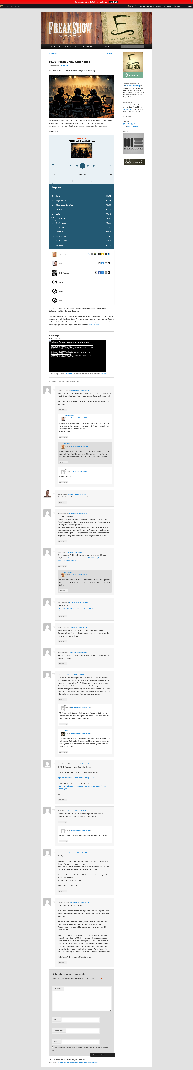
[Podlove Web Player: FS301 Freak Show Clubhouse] (81, 192)
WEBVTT (97, 324)
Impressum (106, 46)
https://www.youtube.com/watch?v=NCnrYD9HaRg (76, 608)
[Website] (91, 254)
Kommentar (57, 988)
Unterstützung (127, 109)
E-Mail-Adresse (59, 1030)
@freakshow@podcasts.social (132, 124)
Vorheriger (53, 53)
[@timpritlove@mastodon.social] (88, 254)
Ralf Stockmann (69, 416)
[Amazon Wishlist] (99, 254)
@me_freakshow (132, 126)
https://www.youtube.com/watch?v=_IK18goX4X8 (76, 777)
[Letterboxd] (94, 254)
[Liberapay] (102, 254)
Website (56, 1041)
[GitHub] (99, 263)
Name (56, 1019)
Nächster (110, 53)
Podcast (52, 46)
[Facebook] (99, 272)
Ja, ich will (113, 2)
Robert (66, 731)
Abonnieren (67, 46)
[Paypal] (108, 254)
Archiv (76, 46)
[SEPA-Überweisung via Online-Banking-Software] (105, 254)
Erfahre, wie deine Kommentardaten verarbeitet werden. (78, 1062)
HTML (91, 324)
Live (59, 46)
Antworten (62, 410)
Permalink (103, 374)
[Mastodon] (102, 263)
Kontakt (97, 46)
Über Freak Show (86, 46)
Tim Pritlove (68, 374)
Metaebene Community (132, 86)
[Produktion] (133, 154)
